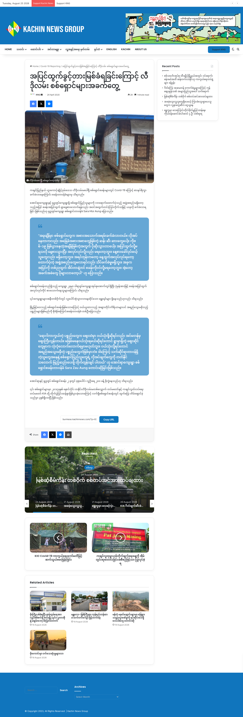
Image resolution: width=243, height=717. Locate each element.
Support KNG (63, 3)
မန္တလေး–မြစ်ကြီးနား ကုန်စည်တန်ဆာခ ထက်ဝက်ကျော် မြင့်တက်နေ (89, 616)
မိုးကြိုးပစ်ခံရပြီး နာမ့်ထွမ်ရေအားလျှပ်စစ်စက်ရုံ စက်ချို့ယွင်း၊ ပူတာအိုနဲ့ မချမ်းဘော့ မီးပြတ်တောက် (47, 617)
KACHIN (125, 49)
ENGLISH (111, 49)
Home (8, 49)
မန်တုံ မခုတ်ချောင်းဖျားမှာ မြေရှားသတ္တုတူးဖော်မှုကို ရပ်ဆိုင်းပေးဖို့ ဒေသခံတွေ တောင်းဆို (129, 617)
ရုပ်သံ (97, 49)
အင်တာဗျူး (53, 49)
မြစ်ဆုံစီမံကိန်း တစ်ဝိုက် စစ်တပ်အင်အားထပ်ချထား (188, 96)
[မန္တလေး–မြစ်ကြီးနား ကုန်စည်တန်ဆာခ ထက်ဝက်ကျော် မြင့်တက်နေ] (89, 601)
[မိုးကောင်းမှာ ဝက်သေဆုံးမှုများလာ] (48, 640)
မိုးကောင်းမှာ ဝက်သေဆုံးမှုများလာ (46, 653)
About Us (141, 49)
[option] (89, 480)
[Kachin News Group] (121, 28)
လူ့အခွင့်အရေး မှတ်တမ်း (77, 49)
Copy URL (108, 419)
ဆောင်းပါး (36, 49)
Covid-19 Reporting (50, 66)
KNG (38, 94)
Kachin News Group (77, 711)
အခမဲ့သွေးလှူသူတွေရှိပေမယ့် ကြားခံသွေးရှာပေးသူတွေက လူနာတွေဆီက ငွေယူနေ (89, 480)
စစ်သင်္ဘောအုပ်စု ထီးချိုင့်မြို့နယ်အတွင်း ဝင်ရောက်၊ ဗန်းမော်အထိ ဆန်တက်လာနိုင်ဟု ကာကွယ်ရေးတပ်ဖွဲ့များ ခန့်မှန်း (188, 79)
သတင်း (20, 49)
